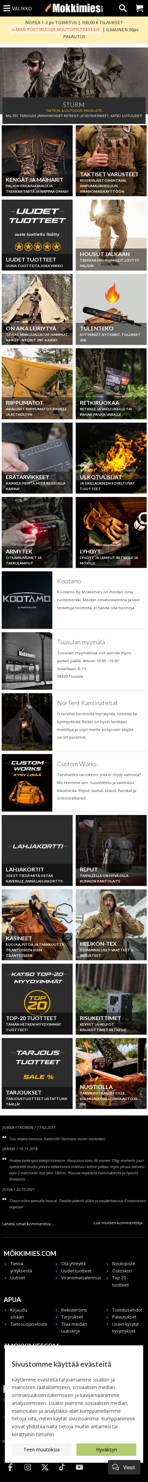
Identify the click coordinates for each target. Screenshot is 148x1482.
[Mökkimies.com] (74, 8)
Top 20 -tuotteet (120, 1281)
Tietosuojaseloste (25, 1324)
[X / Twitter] (45, 1473)
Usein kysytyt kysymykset (125, 1327)
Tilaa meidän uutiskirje (74, 1327)
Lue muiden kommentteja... (120, 1222)
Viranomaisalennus (76, 1278)
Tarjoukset (72, 1317)
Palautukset (124, 1317)
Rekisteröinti (74, 1310)
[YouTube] (79, 1473)
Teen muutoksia (41, 1449)
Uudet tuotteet (76, 1271)
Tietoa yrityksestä (21, 1267)
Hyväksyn (106, 1449)
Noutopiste (123, 1264)
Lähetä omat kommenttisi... (28, 1223)
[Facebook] (10, 1473)
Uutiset (17, 1278)
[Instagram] (27, 1473)
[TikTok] (62, 1473)
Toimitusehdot (127, 1310)
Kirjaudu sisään (18, 1313)
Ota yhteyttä (73, 1264)
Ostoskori (122, 1271)
